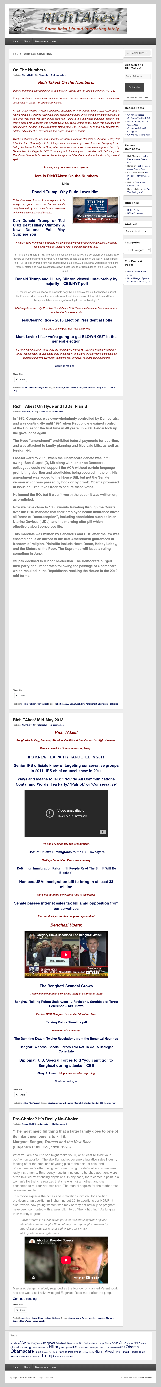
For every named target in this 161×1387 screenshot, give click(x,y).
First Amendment (89, 703)
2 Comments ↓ (58, 411)
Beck (66, 387)
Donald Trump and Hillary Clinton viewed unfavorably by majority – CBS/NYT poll (66, 281)
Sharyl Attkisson (47, 1073)
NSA (122, 1347)
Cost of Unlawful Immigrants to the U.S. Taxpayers (67, 852)
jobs (97, 1347)
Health (41, 1318)
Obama (132, 1346)
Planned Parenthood (69, 1352)
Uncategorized (40, 387)
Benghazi (69, 1102)
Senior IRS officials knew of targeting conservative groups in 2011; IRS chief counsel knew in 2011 (66, 768)
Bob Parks (84, 1343)
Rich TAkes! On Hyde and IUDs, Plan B (50, 406)
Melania (91, 387)
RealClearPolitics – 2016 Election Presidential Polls (66, 320)
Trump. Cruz (101, 387)
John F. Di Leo (106, 1347)
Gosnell (77, 1102)
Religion (32, 703)
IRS (101, 1102)
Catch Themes (145, 1377)
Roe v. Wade (25, 1320)
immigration (93, 1102)
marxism (116, 1347)
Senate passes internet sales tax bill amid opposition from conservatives (66, 905)
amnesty (60, 1102)
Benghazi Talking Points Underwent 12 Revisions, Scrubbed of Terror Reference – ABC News (66, 1003)
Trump (47, 1355)
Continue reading (66, 366)
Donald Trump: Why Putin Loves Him (65, 191)
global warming (21, 1347)
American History (29, 1318)
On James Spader (135, 114)
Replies (114, 703)
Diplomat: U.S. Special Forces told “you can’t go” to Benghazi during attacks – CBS (66, 1062)
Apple (39, 1343)
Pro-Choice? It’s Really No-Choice (45, 1119)
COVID (115, 1343)
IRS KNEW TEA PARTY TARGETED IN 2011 (66, 757)
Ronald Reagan (130, 1352)
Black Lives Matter (69, 1343)
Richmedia (43, 75)
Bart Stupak (75, 703)
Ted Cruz (36, 1356)
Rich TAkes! (42, 703)
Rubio (142, 1351)
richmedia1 (44, 411)
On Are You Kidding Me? (138, 134)
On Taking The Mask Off (138, 118)
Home (15, 41)
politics (24, 703)
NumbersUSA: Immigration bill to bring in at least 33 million (66, 884)
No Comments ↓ (58, 75)
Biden (58, 1343)
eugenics (101, 1318)
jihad (85, 387)
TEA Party (26, 1356)
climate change (97, 1343)
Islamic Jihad (88, 1347)
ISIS (80, 1347)
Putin (91, 1351)
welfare (69, 1356)
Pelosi (38, 1352)
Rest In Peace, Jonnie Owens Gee (137, 159)
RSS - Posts (133, 209)
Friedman (143, 1343)
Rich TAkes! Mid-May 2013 (38, 719)
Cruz (79, 387)
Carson (73, 387)
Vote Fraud (59, 1356)
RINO (117, 1351)
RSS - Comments (135, 213)
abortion (59, 387)
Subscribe (134, 87)
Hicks (84, 1102)
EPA (135, 1343)
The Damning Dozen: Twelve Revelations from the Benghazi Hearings (66, 1038)
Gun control (43, 1347)
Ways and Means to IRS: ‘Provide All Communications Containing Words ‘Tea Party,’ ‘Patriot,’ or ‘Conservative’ (66, 781)
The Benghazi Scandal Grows (66, 985)
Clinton (108, 1343)
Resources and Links (45, 41)
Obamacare (103, 703)
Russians (15, 1356)
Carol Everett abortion (86, 1318)
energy (130, 1343)
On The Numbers (29, 70)
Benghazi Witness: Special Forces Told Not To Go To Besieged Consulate (67, 1048)
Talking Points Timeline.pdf (66, 1022)
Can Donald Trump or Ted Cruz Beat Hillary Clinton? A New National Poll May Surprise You (39, 227)
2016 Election (27, 387)
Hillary (55, 1346)
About (27, 41)
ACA (66, 703)
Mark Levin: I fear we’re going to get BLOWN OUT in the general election (66, 339)
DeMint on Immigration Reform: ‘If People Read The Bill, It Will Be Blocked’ (66, 870)
